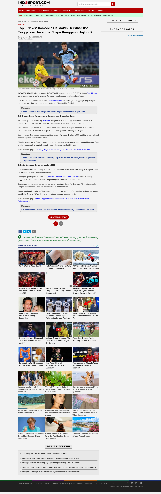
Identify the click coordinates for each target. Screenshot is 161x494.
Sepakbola (30, 10)
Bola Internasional (69, 237)
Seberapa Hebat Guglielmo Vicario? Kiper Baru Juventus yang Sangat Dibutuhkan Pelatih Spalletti (59, 467)
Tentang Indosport (26, 483)
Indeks (100, 10)
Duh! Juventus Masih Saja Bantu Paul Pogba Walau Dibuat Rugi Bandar (54, 112)
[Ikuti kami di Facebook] (128, 483)
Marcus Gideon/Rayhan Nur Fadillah (63, 177)
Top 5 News (92, 93)
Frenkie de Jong (92, 237)
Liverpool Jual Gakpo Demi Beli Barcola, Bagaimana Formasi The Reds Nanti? (51, 472)
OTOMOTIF (67, 10)
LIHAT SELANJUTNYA (58, 217)
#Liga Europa (40, 15)
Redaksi (39, 483)
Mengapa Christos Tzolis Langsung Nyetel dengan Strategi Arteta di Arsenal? (51, 463)
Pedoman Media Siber (60, 483)
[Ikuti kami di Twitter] (132, 483)
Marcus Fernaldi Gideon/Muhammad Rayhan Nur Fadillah (49, 240)
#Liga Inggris (62, 15)
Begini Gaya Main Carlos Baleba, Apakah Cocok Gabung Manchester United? (51, 458)
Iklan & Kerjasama (102, 483)
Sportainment (44, 10)
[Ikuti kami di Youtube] (140, 483)
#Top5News (81, 237)
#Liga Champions (51, 15)
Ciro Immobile (49, 237)
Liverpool (40, 237)
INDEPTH (57, 10)
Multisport (79, 10)
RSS (113, 483)
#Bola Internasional (94, 15)
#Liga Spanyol (81, 15)
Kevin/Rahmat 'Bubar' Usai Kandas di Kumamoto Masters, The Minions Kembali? (58, 210)
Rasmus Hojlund (24, 240)
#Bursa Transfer (29, 15)
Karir (47, 483)
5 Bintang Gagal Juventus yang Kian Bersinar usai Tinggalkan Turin (62, 149)
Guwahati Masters (54, 100)
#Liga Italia (71, 15)
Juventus (47, 120)
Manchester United (28, 237)
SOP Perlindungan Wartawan (81, 483)
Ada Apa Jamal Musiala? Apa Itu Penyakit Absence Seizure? (44, 454)
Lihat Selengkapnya (135, 35)
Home (21, 10)
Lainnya (91, 10)
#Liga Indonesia (108, 15)
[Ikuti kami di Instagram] (136, 483)
